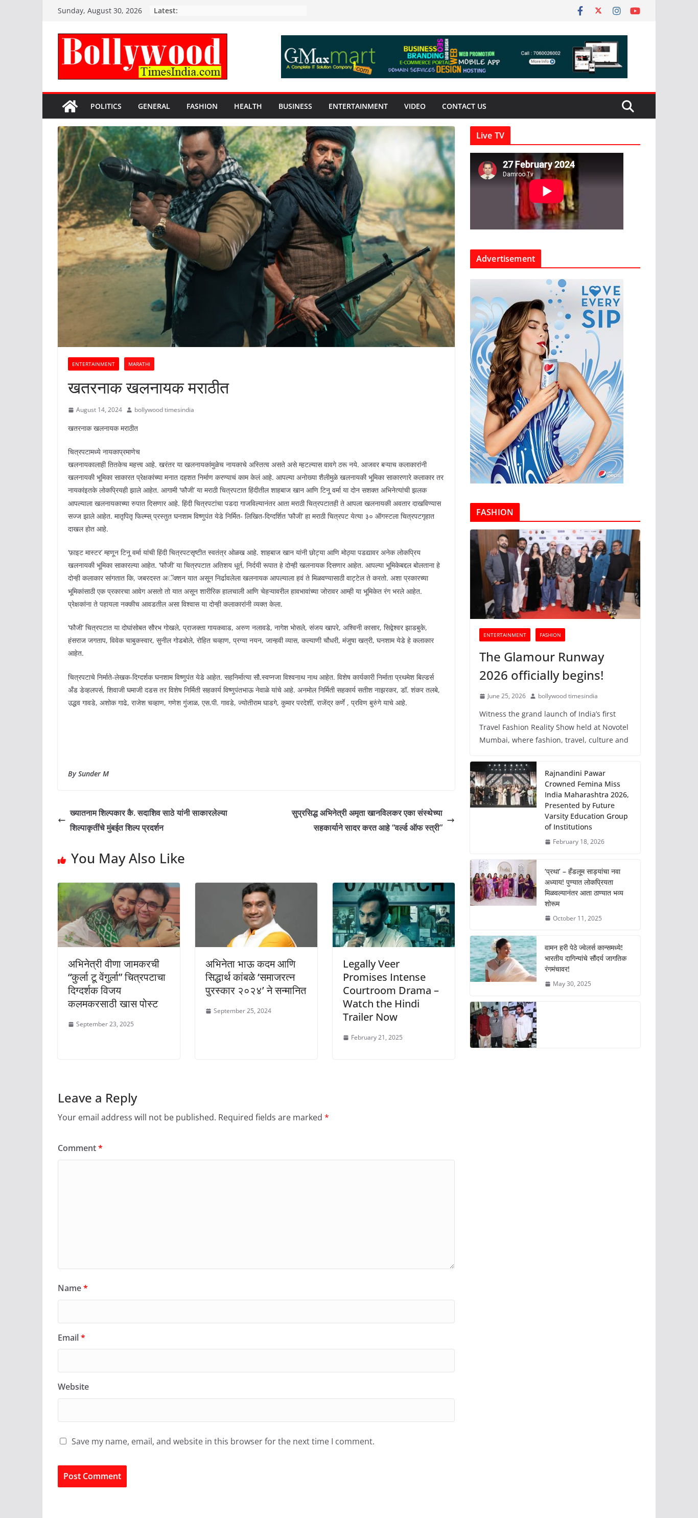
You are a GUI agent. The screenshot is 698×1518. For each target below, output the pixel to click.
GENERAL (154, 106)
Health (248, 106)
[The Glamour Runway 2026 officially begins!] (555, 574)
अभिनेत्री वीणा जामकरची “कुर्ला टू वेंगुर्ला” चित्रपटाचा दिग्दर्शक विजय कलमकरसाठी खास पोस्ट (117, 983)
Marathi (139, 363)
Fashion (202, 106)
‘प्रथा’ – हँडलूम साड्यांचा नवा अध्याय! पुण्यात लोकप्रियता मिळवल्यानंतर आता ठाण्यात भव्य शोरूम (584, 887)
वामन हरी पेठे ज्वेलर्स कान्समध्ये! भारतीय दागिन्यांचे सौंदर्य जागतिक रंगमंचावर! (585, 958)
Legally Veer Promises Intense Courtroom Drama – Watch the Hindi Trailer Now (391, 990)
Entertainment (358, 106)
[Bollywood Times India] (70, 106)
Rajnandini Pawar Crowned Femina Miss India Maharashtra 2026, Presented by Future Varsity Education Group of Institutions (587, 800)
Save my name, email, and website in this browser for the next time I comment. (223, 1441)
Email (71, 1337)
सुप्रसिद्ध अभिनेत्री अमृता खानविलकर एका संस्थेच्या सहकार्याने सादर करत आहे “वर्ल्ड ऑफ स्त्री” (367, 820)
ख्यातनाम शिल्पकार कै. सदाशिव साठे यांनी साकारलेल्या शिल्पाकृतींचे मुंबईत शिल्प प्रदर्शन (148, 820)
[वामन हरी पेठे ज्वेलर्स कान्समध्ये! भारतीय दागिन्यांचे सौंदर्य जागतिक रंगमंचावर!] (503, 966)
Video (415, 106)
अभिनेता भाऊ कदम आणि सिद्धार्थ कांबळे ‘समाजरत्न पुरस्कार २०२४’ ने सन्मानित (255, 977)
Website (73, 1386)
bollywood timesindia (164, 409)
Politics (106, 106)
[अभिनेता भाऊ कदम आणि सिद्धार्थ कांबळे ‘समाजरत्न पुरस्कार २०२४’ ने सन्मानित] (256, 889)
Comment (80, 1148)
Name (73, 1288)
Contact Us (464, 106)
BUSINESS (295, 106)
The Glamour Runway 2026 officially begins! (541, 665)
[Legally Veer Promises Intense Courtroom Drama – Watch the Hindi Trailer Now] (394, 889)
